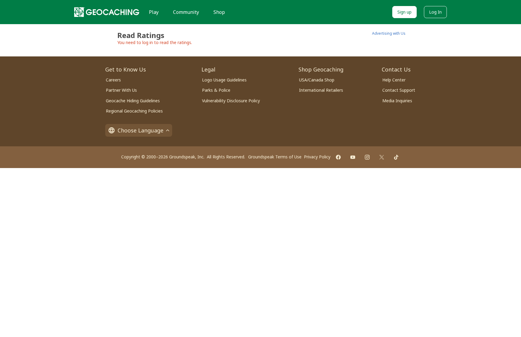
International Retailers (321, 90)
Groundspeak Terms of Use (275, 157)
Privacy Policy (317, 157)
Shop (219, 12)
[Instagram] (367, 157)
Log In (435, 12)
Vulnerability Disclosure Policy (231, 100)
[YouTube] (352, 157)
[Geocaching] (106, 12)
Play (154, 12)
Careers (113, 80)
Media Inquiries (397, 100)
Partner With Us (121, 90)
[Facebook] (338, 157)
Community (186, 12)
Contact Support (398, 90)
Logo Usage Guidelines (224, 80)
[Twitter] (381, 157)
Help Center (394, 80)
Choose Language (140, 130)
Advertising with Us (389, 33)
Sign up (404, 12)
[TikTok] (396, 157)
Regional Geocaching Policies (134, 111)
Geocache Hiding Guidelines (133, 100)
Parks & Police (216, 90)
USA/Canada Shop (316, 80)
